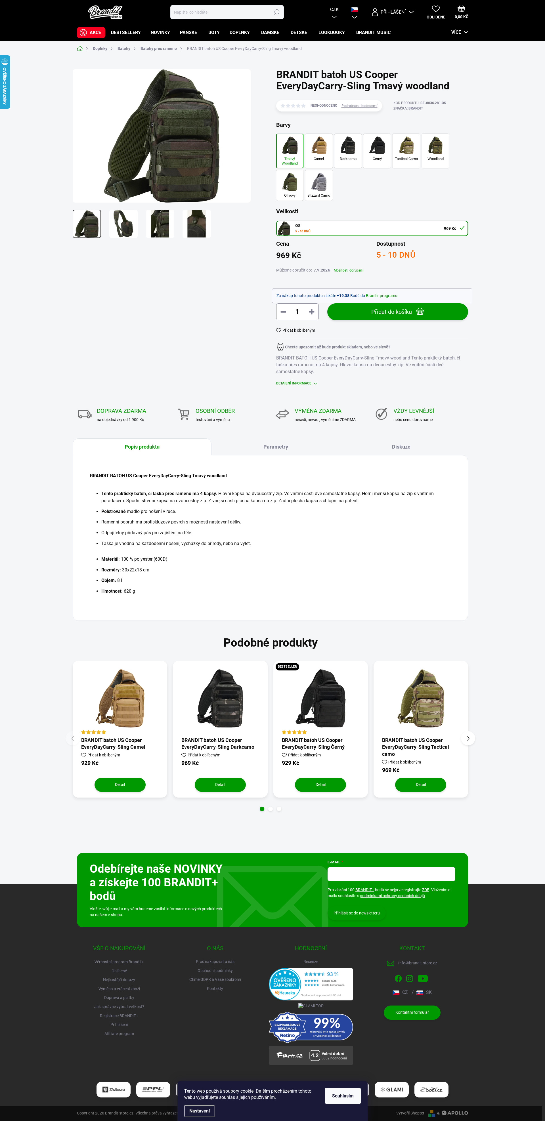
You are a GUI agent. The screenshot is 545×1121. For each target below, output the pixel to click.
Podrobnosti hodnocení (359, 106)
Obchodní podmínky (215, 970)
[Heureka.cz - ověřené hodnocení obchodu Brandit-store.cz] (311, 984)
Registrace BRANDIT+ (119, 1015)
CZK (334, 9)
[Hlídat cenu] (333, 347)
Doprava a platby (119, 997)
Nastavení (199, 1111)
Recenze (310, 961)
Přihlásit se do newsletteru (357, 913)
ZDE (425, 889)
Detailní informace (293, 383)
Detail (120, 784)
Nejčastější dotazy (119, 979)
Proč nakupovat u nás (215, 961)
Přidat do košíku (391, 311)
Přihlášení (119, 1024)
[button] (262, 809)
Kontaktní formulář (412, 1012)
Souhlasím (343, 1096)
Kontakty (215, 988)
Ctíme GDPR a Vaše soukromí (215, 979)
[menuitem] (91, 32)
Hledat (276, 12)
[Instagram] (409, 977)
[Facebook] (398, 977)
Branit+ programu (381, 295)
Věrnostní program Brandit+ (119, 962)
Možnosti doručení (348, 270)
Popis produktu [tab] (142, 447)
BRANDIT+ (364, 889)
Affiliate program (119, 1033)
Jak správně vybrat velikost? (119, 1006)
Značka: (408, 108)
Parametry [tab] (275, 447)
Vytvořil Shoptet (410, 1113)
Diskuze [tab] (401, 447)
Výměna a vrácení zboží (119, 989)
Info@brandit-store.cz (417, 963)
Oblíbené (119, 971)
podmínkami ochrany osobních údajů (392, 895)
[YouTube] (422, 977)
